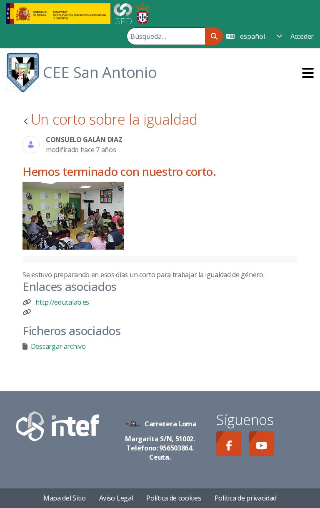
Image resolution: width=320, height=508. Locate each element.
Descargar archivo (58, 346)
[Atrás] (25, 122)
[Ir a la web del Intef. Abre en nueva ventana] (57, 425)
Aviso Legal (116, 498)
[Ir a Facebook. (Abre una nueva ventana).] (228, 443)
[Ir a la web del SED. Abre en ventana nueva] (123, 13)
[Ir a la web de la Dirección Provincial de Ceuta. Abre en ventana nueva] (142, 13)
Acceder (302, 36)
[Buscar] (214, 36)
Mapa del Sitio (64, 498)
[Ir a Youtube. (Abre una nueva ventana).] (261, 443)
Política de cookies (173, 498)
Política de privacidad (246, 498)
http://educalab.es (62, 302)
